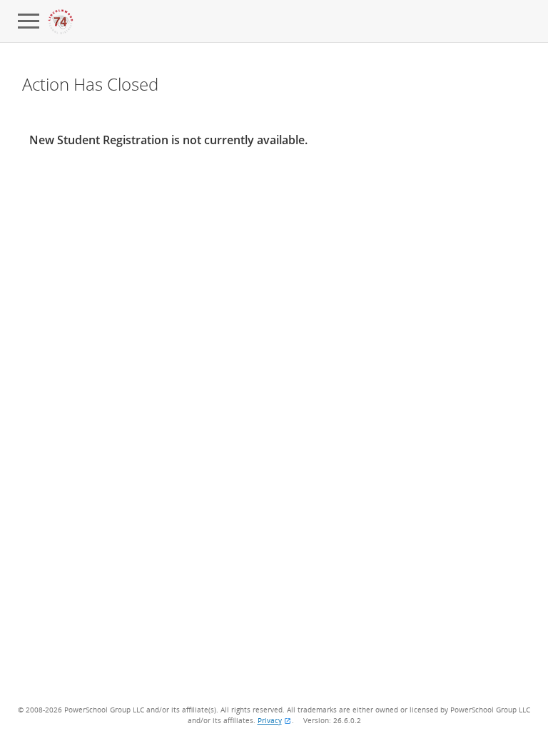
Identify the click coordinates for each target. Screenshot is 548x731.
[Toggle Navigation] (28, 21)
